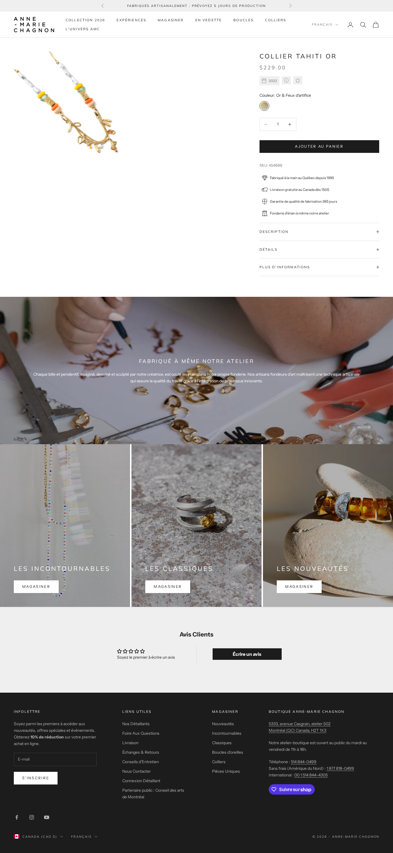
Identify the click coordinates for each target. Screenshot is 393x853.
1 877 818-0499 (340, 768)
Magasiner (171, 20)
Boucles (243, 20)
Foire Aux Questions (140, 733)
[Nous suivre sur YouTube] (46, 817)
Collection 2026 (85, 20)
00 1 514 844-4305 (311, 775)
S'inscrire (35, 778)
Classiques (222, 742)
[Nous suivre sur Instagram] (32, 817)
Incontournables (226, 733)
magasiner (36, 586)
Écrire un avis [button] (247, 654)
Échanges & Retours (140, 752)
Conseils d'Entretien (140, 761)
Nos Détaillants (136, 723)
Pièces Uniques (226, 771)
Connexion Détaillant (141, 780)
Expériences (131, 20)
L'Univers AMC (83, 29)
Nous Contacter (136, 771)
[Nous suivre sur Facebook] (17, 817)
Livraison (130, 742)
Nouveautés (223, 723)
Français (322, 25)
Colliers (275, 20)
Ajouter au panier (319, 146)
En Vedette (208, 20)
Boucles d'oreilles (227, 752)
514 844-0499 (303, 761)
